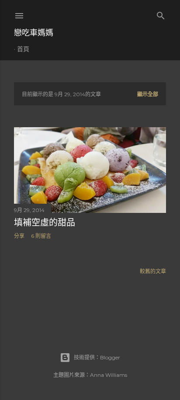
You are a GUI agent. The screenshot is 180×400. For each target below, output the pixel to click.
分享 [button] (19, 236)
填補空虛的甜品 (44, 222)
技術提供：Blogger (97, 357)
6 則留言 (41, 236)
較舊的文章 (153, 271)
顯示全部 (147, 94)
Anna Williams (108, 375)
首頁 (23, 49)
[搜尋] (161, 13)
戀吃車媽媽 (33, 33)
